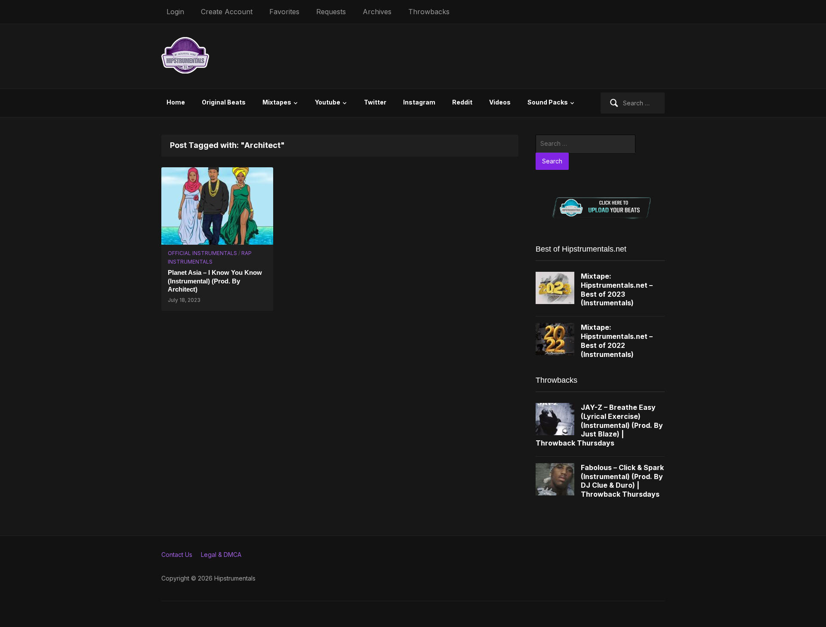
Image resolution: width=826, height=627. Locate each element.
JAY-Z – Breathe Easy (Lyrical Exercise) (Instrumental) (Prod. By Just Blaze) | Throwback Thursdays (599, 425)
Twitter (375, 102)
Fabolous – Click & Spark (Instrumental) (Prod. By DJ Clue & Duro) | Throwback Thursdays (622, 480)
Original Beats (224, 102)
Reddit (462, 102)
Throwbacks (429, 11)
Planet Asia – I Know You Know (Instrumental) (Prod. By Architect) (215, 281)
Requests (331, 11)
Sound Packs (547, 102)
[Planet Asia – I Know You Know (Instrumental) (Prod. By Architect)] (217, 205)
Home (175, 102)
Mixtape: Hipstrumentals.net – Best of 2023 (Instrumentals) (617, 289)
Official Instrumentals (202, 253)
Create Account (227, 11)
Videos (500, 102)
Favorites (284, 11)
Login (175, 11)
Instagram (419, 102)
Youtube (327, 102)
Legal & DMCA (221, 554)
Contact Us (176, 554)
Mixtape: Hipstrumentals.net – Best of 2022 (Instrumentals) (617, 340)
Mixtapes (276, 102)
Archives (377, 11)
